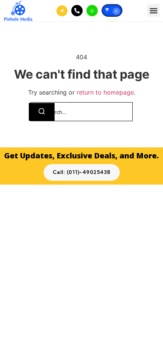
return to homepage (105, 92)
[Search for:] (81, 111)
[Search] (42, 112)
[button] (153, 10)
